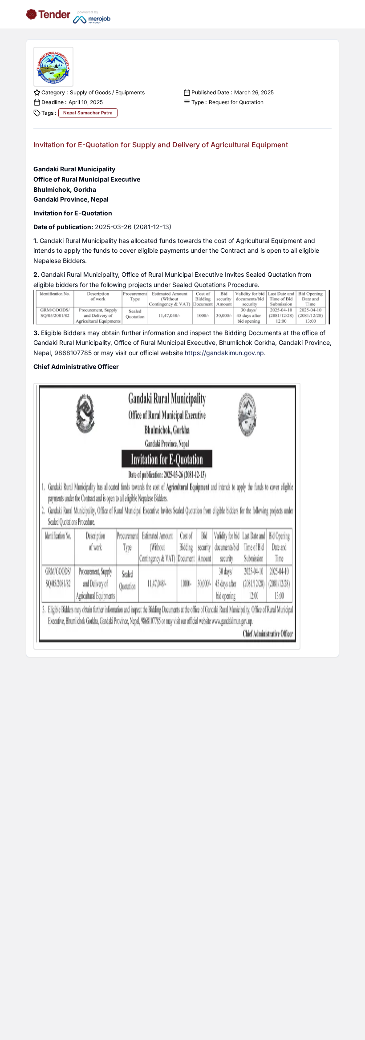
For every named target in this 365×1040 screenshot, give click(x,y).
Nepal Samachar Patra (88, 112)
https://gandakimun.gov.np (224, 352)
